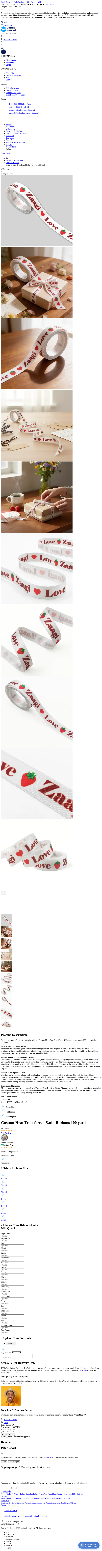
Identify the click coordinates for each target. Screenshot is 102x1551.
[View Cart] (2, 45)
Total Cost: (8, 1429)
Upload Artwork (12, 88)
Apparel (9, 145)
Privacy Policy (19, 1494)
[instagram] (9, 120)
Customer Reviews (13, 75)
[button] (51, 48)
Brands (9, 124)
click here (49, 1457)
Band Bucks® (66, 1503)
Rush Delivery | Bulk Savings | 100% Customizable (21, 2)
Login (8, 65)
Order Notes (6, 1358)
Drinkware (10, 136)
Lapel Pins (10, 140)
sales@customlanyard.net (14, 1516)
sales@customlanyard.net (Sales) (21, 110)
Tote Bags (10, 138)
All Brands (10, 127)
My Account (11, 60)
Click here (83, 1370)
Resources (5, 1501)
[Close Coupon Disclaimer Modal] (2, 9)
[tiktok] (14, 120)
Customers (5, 1496)
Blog (8, 80)
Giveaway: (10, 1427)
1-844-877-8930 (10, 1420)
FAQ (8, 77)
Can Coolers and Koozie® (16, 133)
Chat (6, 1423)
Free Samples (39, 1498)
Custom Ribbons (12, 163)
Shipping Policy (32, 1494)
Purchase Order (27, 1498)
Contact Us (61, 1494)
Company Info (6, 1492)
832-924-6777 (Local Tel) (18, 107)
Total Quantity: (7, 1425)
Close (4, 1462)
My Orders (10, 62)
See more (5, 1163)
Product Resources (37, 1503)
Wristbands (10, 129)
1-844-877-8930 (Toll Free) (19, 104)
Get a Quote (6, 153)
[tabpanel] (51, 1283)
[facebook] (3, 120)
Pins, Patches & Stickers (15, 142)
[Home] (7, 158)
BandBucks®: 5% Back (15, 95)
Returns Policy (51, 1498)
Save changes (14, 1462)
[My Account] (2, 42)
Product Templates (13, 93)
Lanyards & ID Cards (14, 131)
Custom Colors (12, 90)
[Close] (2, 1453)
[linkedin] (12, 1490)
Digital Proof (6, 1352)
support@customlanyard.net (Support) (23, 113)
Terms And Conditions (47, 1494)
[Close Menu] (3, 54)
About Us (10, 73)
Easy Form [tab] (11, 1343)
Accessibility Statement (75, 1494)
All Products (11, 147)
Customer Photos (23, 1503)
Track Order (16, 1498)
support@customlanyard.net (36, 1516)
